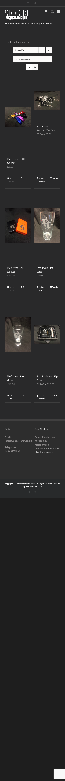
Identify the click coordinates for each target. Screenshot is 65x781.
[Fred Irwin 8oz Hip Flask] (47, 334)
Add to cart (41, 288)
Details (25, 178)
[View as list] (35, 67)
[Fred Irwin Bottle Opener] (18, 117)
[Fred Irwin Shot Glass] (18, 334)
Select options (12, 179)
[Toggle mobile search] (52, 11)
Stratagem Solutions (34, 486)
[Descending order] (49, 50)
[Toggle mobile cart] (45, 11)
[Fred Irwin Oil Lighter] (18, 226)
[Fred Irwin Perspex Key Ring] (47, 101)
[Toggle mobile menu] (58, 11)
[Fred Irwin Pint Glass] (47, 226)
